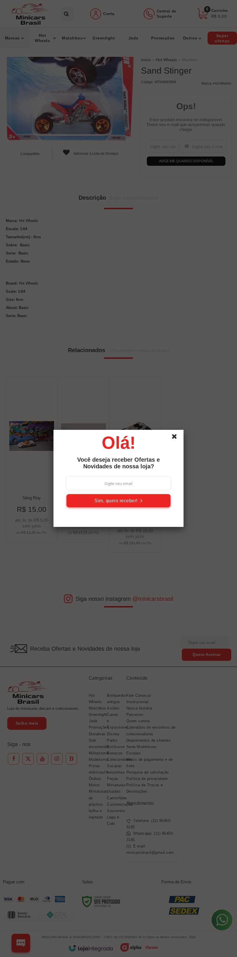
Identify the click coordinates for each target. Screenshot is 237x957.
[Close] (177, 438)
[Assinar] (118, 500)
